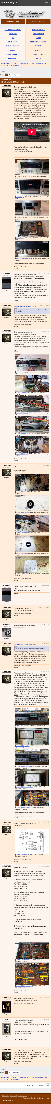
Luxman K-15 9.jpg (21, 553)
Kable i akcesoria (13, 46)
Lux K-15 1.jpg (20, 176)
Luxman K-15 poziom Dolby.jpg (25, 786)
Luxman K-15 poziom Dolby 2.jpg (25, 766)
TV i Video (38, 46)
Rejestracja (38, 21)
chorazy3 (6, 273)
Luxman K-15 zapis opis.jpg (24, 986)
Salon (38, 58)
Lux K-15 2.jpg (20, 197)
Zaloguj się (13, 21)
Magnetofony (38, 34)
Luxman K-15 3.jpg (21, 413)
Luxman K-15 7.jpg (21, 512)
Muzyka (38, 50)
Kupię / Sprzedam (12, 54)
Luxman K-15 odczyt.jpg (23, 807)
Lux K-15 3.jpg (20, 217)
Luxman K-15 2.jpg (21, 392)
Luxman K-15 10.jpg (22, 573)
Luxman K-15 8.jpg (21, 532)
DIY (13, 38)
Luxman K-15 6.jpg (21, 491)
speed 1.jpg (19, 725)
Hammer (6, 625)
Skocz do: (30, 1085)
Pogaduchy (12, 58)
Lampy (38, 38)
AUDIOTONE (6, 86)
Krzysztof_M (6, 997)
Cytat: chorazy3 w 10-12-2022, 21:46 (25, 306)
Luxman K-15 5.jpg (21, 453)
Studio (12, 50)
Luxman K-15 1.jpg (21, 372)
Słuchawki (13, 34)
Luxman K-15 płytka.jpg (22, 854)
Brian (47, 1098)
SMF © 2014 (13, 1096)
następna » (15, 75)
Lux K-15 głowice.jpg (22, 258)
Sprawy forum (38, 54)
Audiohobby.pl (9, 2)
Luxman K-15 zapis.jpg (22, 959)
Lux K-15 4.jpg (20, 237)
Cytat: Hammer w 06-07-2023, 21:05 (25, 644)
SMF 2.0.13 (5, 1096)
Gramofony (12, 42)
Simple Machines (22, 1096)
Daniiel (33, 1098)
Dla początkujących (13, 30)
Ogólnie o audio (38, 30)
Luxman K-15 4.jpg (21, 433)
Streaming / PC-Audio (38, 42)
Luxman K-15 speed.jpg (23, 746)
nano (6, 1019)
